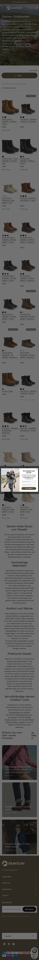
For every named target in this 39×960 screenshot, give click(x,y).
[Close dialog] (37, 469)
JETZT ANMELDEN (28, 488)
